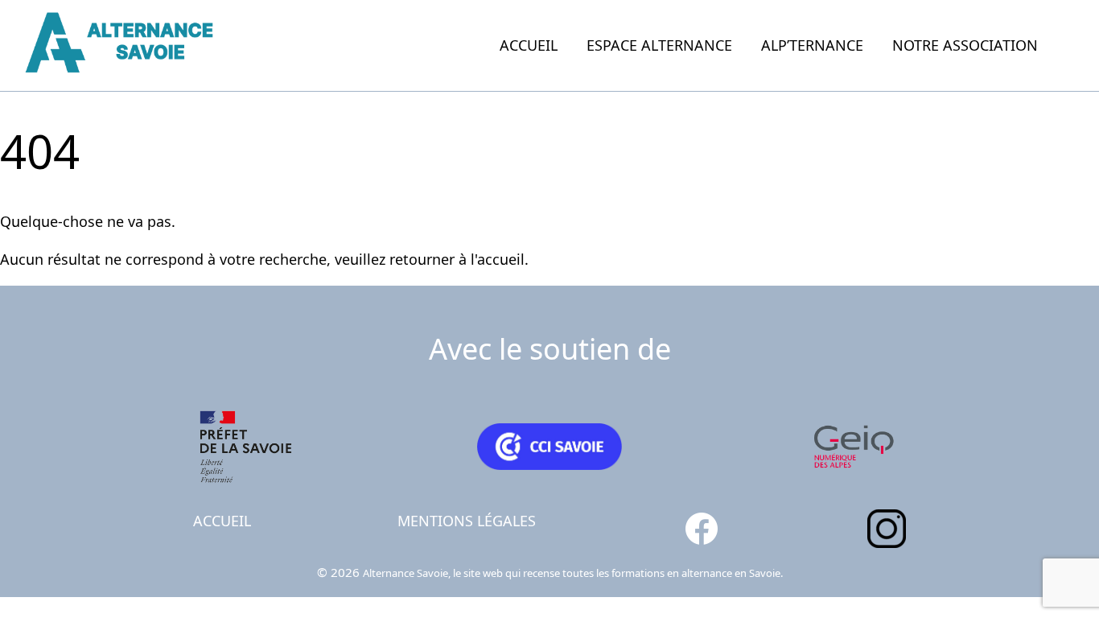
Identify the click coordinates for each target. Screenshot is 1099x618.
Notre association (965, 45)
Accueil (529, 45)
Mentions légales (466, 520)
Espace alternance (659, 45)
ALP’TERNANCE (812, 45)
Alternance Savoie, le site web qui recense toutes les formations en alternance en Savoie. (573, 573)
